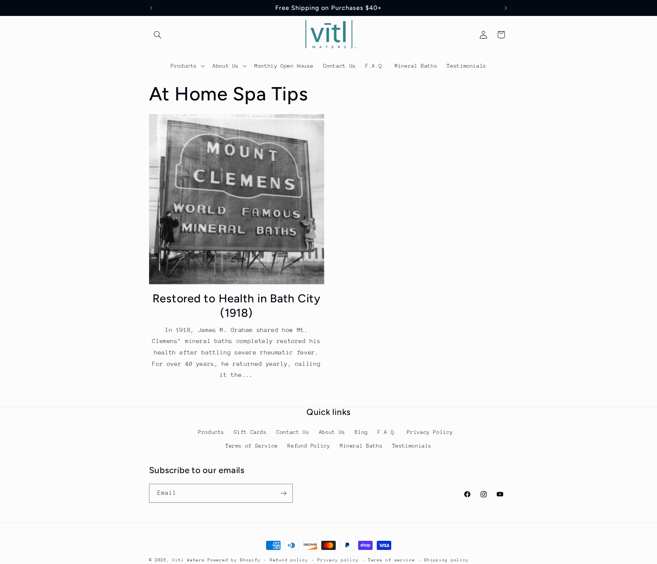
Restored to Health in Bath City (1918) (236, 305)
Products (211, 432)
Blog (361, 432)
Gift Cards (250, 432)
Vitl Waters (188, 560)
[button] (158, 34)
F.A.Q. (387, 432)
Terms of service (391, 560)
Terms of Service (251, 446)
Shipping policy (446, 560)
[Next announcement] (505, 8)
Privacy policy (338, 560)
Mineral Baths (361, 446)
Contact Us (292, 432)
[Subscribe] (283, 493)
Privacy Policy (430, 432)
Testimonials (412, 446)
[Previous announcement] (151, 8)
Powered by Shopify (234, 560)
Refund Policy (308, 446)
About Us (332, 432)
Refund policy (289, 560)
